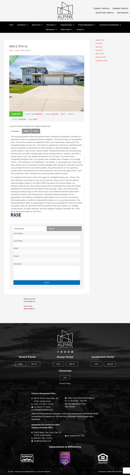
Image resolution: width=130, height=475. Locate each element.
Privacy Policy (65, 383)
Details (26, 131)
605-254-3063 (61, 416)
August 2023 (100, 40)
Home (11, 25)
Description (15, 131)
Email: (15, 248)
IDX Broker (37, 211)
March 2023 (99, 54)
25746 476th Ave (29, 300)
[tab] (15, 131)
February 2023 (100, 57)
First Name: (18, 233)
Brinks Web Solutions (115, 471)
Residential (39, 114)
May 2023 (99, 47)
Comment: (17, 264)
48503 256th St (29, 307)
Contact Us (80, 29)
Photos (35, 131)
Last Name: (18, 241)
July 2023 (99, 43)
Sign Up (51, 228)
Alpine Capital (65, 29)
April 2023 (99, 50)
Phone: (16, 256)
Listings (17, 50)
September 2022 (101, 61)
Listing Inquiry (19, 228)
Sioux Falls (54, 114)
